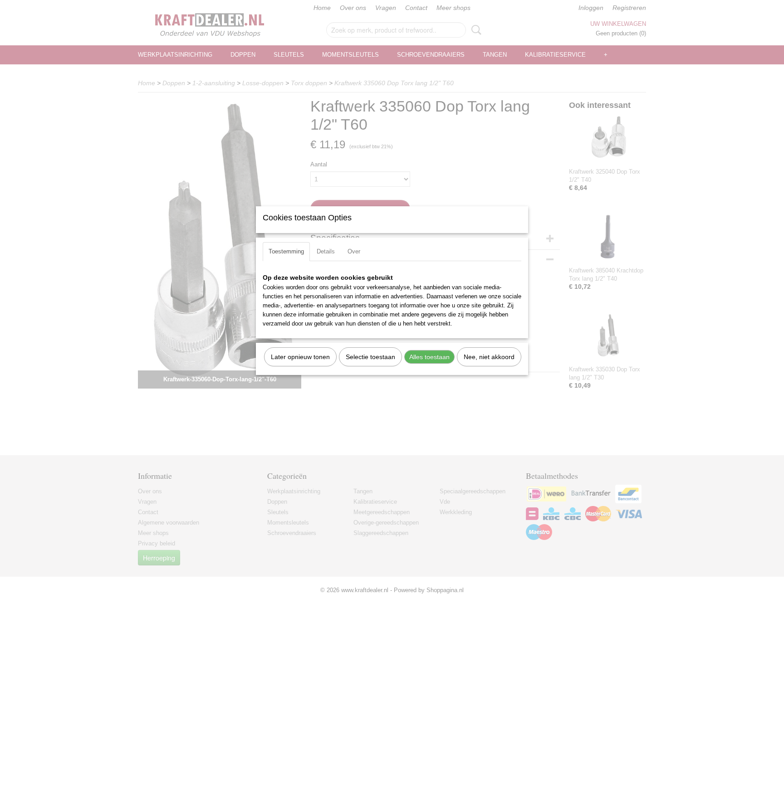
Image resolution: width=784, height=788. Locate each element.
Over (354, 251)
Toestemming (286, 251)
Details (326, 251)
